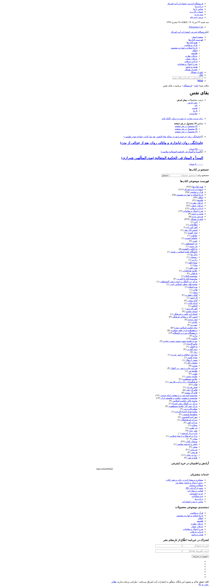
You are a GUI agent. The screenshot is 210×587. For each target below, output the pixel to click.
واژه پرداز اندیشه (189, 433)
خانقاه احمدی (191, 238)
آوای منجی (192, 300)
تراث (195, 336)
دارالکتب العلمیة (189, 249)
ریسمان (193, 257)
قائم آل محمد (191, 392)
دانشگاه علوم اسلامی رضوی (184, 251)
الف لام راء (192, 227)
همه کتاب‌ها (197, 186)
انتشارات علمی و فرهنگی (185, 314)
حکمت (194, 338)
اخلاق (200, 197)
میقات (194, 425)
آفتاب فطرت (191, 295)
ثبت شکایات (197, 496)
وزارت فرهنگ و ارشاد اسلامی (183, 436)
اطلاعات (193, 224)
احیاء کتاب (192, 303)
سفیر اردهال (191, 360)
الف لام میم (191, 308)
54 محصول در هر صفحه (186, 131)
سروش (193, 449)
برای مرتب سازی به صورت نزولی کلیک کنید (182, 118)
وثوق (195, 292)
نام (196, 105)
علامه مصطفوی (189, 379)
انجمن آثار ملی (190, 230)
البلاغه (194, 306)
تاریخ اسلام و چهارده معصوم (190, 195)
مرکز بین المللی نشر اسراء (184, 403)
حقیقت (194, 235)
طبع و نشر (192, 457)
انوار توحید (192, 319)
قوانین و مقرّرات (195, 491)
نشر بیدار (193, 430)
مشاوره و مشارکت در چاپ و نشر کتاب (184, 480)
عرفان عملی (197, 205)
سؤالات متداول (196, 485)
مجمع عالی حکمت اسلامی (184, 401)
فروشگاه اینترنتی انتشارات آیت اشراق (185, 3)
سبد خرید (198, 14)
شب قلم (193, 268)
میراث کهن (192, 422)
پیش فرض (192, 102)
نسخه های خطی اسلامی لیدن (183, 284)
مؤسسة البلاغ (190, 276)
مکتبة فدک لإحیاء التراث (186, 411)
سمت (194, 365)
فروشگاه (187, 85)
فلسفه (200, 200)
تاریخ (195, 111)
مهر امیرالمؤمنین (189, 417)
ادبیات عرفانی (196, 208)
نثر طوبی (193, 428)
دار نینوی (193, 246)
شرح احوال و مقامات (193, 211)
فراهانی (193, 273)
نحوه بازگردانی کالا (194, 488)
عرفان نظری (197, 203)
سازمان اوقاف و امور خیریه (184, 354)
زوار (195, 352)
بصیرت (194, 325)
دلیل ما (194, 254)
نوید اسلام (192, 287)
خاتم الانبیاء (192, 344)
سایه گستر (192, 357)
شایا (195, 265)
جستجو (165, 175)
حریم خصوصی (196, 493)
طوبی (194, 373)
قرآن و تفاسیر (196, 192)
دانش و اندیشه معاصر (187, 444)
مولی (194, 439)
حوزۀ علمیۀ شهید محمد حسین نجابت (180, 341)
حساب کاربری (196, 12)
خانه (196, 85)
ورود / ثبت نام (196, 17)
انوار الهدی (192, 233)
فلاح (195, 384)
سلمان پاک (192, 363)
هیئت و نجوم (197, 214)
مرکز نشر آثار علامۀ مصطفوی (183, 406)
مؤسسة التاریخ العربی (187, 279)
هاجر (195, 289)
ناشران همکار (196, 219)
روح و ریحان (191, 455)
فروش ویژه (197, 216)
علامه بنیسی (191, 376)
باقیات (194, 322)
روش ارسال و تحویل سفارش (189, 482)
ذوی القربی (192, 349)
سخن (194, 447)
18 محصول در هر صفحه (186, 126)
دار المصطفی (191, 243)
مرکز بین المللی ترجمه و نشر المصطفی (178, 281)
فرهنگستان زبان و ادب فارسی (183, 382)
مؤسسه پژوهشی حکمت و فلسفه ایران (179, 398)
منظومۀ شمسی (189, 414)
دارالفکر (193, 346)
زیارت (194, 260)
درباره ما (199, 6)
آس (195, 222)
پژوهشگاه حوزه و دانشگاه (185, 333)
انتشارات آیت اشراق (193, 189)
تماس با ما (198, 9)
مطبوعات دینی (190, 409)
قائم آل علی (191, 390)
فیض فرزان (191, 387)
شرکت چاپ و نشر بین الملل (184, 368)
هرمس (194, 452)
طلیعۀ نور (192, 371)
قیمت (194, 108)
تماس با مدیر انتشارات (192, 501)
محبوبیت (193, 113)
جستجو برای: (203, 175)
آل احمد (193, 298)
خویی (194, 241)
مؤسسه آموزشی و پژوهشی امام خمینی (178, 395)
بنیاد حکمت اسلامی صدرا (185, 327)
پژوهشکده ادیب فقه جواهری (184, 330)
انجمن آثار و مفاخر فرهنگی (184, 317)
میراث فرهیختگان (189, 420)
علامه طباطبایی (189, 270)
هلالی (113, 582)
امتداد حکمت (191, 311)
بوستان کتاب (191, 441)
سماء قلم (192, 262)
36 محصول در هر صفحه (186, 129)
